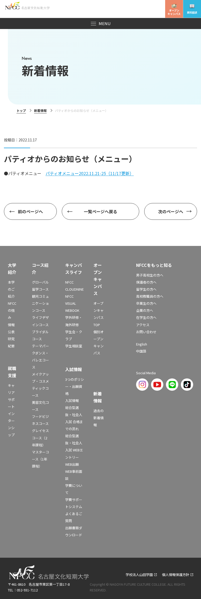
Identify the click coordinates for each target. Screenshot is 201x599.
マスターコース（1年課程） (40, 459)
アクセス (142, 324)
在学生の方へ (146, 317)
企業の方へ (144, 310)
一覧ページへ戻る (100, 211)
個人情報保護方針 (175, 574)
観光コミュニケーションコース (40, 303)
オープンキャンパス (174, 12)
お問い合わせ (146, 331)
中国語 (141, 351)
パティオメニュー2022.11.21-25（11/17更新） (90, 173)
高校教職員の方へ (149, 296)
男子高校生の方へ (149, 275)
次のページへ (170, 211)
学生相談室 (73, 345)
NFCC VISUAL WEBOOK (72, 303)
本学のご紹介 (11, 289)
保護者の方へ (146, 282)
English (141, 344)
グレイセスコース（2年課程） (40, 437)
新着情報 (40, 110)
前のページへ (30, 211)
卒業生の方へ (146, 303)
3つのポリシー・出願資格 (74, 386)
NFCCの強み (12, 310)
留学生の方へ (146, 289)
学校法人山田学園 (139, 574)
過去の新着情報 (98, 417)
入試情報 (72, 400)
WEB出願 (72, 464)
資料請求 (192, 12)
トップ (21, 110)
